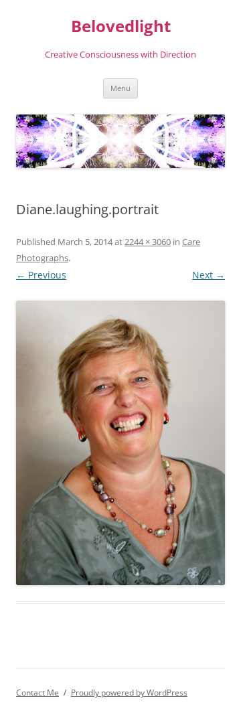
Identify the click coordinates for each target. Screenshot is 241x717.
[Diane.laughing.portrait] (120, 443)
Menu (120, 88)
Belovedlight (121, 26)
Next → (208, 274)
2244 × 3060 (148, 242)
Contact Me (37, 692)
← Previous (41, 274)
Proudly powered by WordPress (129, 692)
